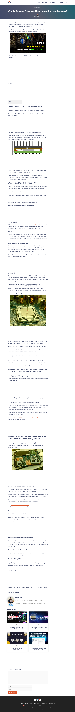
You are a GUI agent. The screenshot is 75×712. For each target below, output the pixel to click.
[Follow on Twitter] (12, 605)
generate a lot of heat (33, 224)
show (20, 101)
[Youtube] (40, 700)
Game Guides (44, 2)
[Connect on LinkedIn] (10, 605)
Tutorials (61, 2)
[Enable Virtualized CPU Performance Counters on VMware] (38, 638)
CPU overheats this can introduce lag (20, 505)
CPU (41, 7)
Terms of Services (51, 703)
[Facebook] (35, 700)
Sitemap (30, 703)
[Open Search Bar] (66, 2)
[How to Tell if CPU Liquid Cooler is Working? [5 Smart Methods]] (17, 617)
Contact (26, 703)
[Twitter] (37, 700)
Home (39, 2)
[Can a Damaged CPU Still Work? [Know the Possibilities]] (38, 617)
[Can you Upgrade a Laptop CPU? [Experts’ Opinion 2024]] (17, 638)
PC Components (53, 2)
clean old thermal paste (19, 254)
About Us (21, 703)
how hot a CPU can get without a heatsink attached (26, 417)
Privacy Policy (44, 703)
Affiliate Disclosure (37, 703)
